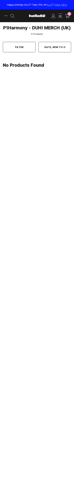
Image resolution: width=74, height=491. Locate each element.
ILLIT (49, 4)
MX (60, 16)
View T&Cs (61, 4)
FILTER (19, 47)
